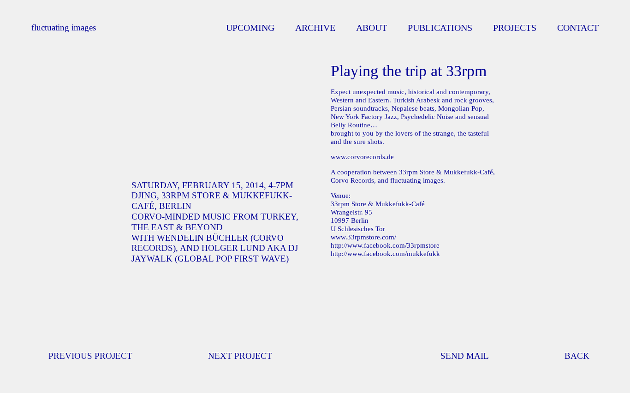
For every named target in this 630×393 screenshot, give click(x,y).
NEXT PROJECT (240, 356)
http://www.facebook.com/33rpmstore (385, 245)
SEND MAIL (464, 356)
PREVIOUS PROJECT (90, 356)
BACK (577, 356)
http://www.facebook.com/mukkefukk (385, 253)
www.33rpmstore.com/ (363, 237)
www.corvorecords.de (362, 157)
